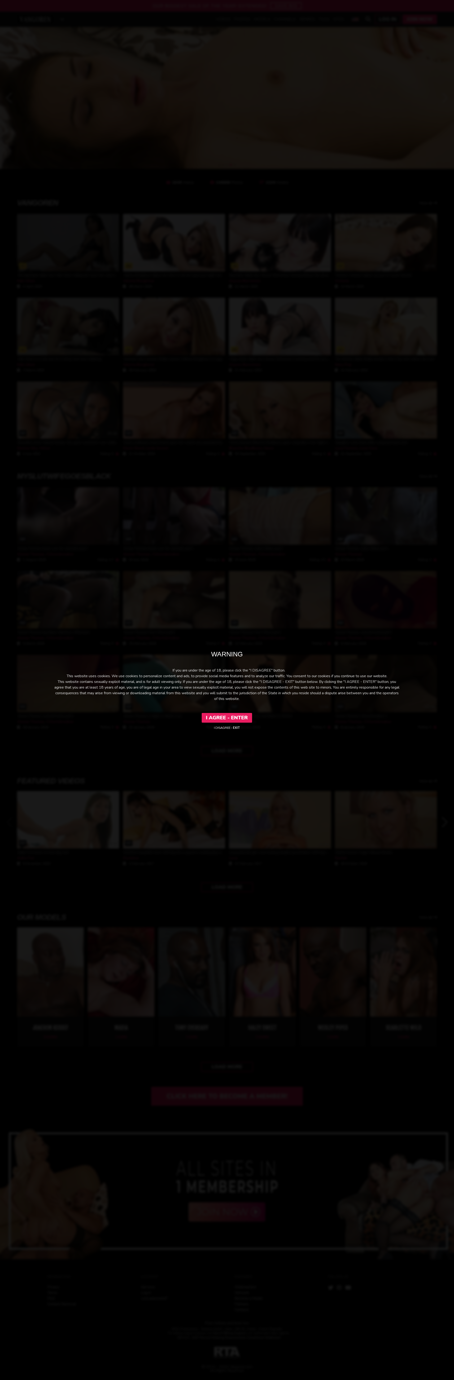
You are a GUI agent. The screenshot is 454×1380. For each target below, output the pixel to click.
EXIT (236, 728)
